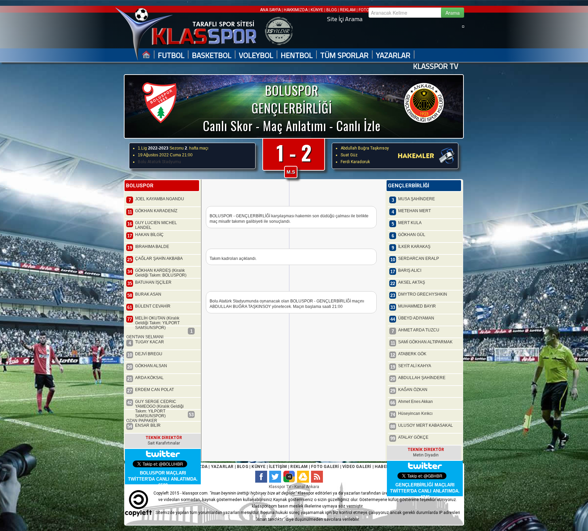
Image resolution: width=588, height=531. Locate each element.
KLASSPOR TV (435, 66)
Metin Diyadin (426, 455)
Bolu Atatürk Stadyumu (159, 161)
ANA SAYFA (271, 9)
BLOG (331, 9)
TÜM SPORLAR (344, 55)
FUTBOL (171, 55)
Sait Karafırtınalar (164, 443)
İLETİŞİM (278, 466)
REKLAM (348, 9)
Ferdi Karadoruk (355, 161)
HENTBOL (297, 55)
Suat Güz (349, 155)
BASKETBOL (211, 55)
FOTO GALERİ (324, 466)
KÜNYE (317, 9)
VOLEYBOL (256, 55)
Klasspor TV (280, 486)
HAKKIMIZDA (296, 9)
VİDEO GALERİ (356, 466)
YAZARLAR (393, 55)
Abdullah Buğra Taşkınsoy (365, 148)
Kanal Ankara (306, 486)
